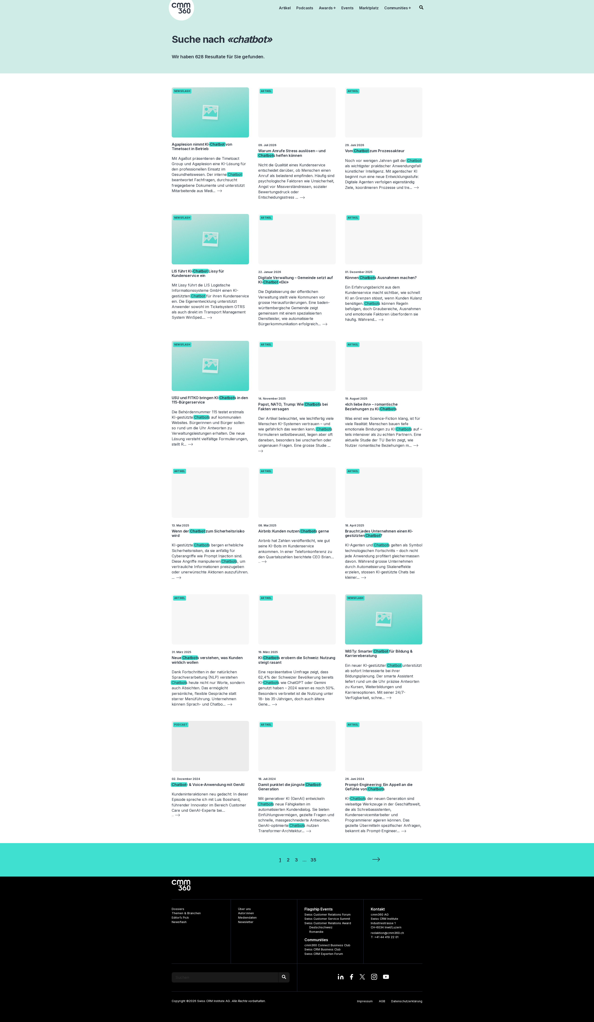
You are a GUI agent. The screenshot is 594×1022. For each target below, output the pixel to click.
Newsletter (245, 922)
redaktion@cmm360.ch (387, 933)
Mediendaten (247, 917)
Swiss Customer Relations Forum (327, 914)
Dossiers (178, 909)
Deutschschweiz (321, 927)
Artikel (266, 91)
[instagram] (374, 977)
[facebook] (351, 977)
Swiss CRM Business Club (322, 949)
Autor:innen (246, 913)
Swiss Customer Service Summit (327, 918)
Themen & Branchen (186, 913)
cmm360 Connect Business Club (327, 945)
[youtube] (386, 977)
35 (313, 860)
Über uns (244, 909)
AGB (382, 1001)
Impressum (365, 1001)
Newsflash (182, 91)
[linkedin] (340, 977)
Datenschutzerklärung (406, 1001)
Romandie (316, 931)
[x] (362, 977)
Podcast (180, 724)
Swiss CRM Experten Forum (323, 954)
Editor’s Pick (180, 917)
